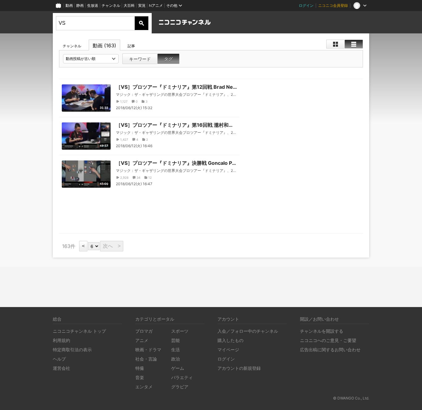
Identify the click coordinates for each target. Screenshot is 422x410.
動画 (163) (104, 45)
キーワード (140, 59)
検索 (141, 23)
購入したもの (230, 340)
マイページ (228, 349)
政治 (175, 358)
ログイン (306, 5)
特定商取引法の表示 (72, 349)
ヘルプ (59, 358)
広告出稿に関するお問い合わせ (330, 349)
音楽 (139, 377)
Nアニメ (156, 5)
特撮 (139, 368)
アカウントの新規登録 (239, 368)
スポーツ (179, 331)
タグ (168, 59)
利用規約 (61, 340)
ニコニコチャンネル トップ (79, 331)
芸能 (175, 340)
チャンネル (111, 5)
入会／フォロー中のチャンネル (247, 331)
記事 (131, 46)
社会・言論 (146, 358)
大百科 (129, 5)
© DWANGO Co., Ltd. (351, 398)
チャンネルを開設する (321, 331)
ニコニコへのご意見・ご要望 (328, 340)
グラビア (179, 386)
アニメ (141, 340)
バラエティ (182, 377)
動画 (69, 5)
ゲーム (177, 368)
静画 (80, 5)
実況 (142, 5)
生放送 (92, 5)
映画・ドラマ (148, 349)
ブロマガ (144, 331)
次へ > (111, 246)
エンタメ (144, 386)
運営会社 (61, 368)
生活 (175, 349)
